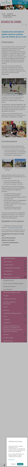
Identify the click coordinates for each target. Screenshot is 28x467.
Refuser (13, 464)
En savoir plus (11, 459)
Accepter (20, 464)
